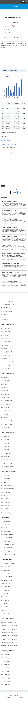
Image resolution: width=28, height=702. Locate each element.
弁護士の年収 (4, 345)
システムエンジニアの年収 (7, 362)
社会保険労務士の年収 (6, 352)
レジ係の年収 (4, 482)
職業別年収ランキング (6, 307)
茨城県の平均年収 (5, 661)
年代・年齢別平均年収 (6, 311)
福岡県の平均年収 (5, 678)
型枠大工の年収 (5, 590)
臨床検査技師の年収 (6, 404)
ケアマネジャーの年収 (6, 421)
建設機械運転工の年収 (6, 580)
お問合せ (21, 697)
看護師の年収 (4, 390)
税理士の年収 (4, 348)
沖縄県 (4, 186)
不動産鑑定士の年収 (6, 355)
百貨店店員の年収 (5, 475)
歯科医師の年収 (5, 380)
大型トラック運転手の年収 (7, 544)
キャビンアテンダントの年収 (8, 554)
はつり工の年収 (5, 600)
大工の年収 (4, 610)
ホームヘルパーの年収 (6, 424)
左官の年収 (4, 603)
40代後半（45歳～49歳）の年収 (9, 639)
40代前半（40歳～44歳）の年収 (9, 635)
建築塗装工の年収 (5, 613)
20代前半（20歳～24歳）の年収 (9, 622)
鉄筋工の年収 (4, 596)
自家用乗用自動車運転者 (7, 531)
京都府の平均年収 (5, 668)
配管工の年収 (4, 606)
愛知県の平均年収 (5, 674)
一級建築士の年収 (5, 328)
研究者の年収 (4, 335)
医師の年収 (4, 377)
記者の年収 (4, 358)
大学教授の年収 (5, 443)
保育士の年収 (4, 417)
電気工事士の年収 (5, 566)
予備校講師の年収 (5, 456)
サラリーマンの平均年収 (7, 301)
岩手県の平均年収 (5, 658)
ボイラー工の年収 (5, 573)
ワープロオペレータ (6, 459)
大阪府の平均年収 (5, 671)
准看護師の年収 (5, 394)
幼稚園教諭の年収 (5, 436)
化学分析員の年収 (5, 341)
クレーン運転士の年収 (6, 576)
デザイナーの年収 (5, 368)
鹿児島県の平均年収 (6, 681)
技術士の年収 (4, 338)
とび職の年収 (4, 593)
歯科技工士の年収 (5, 411)
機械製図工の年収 (5, 570)
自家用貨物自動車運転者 (7, 534)
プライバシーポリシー (7, 697)
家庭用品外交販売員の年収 (7, 488)
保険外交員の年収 (5, 492)
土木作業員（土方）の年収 (7, 563)
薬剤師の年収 (4, 387)
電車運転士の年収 (5, 521)
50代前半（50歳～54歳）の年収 (9, 642)
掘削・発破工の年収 (6, 586)
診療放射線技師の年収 (6, 400)
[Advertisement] (14, 60)
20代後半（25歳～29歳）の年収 (9, 625)
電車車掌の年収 (5, 524)
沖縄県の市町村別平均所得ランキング (10, 144)
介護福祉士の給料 (5, 427)
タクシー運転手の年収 (6, 537)
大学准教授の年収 (5, 446)
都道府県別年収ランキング (7, 304)
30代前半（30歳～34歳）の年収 (9, 629)
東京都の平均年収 (5, 664)
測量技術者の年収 (5, 331)
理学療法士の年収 (5, 407)
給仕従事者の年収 (5, 505)
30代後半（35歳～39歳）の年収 (9, 632)
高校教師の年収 (5, 439)
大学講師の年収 (5, 449)
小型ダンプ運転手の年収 (7, 547)
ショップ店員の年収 (6, 478)
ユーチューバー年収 (6, 512)
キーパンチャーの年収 (6, 463)
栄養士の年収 (4, 414)
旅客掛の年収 (4, 527)
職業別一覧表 (4, 314)
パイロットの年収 (5, 551)
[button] (25, 319)
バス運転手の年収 (5, 541)
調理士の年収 (4, 498)
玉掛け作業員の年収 (6, 583)
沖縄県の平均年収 (5, 140)
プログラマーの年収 (6, 365)
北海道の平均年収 (5, 654)
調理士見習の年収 (5, 502)
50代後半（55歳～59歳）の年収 (9, 645)
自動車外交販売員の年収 (7, 485)
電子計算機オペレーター (7, 466)
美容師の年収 (4, 495)
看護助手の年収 (5, 397)
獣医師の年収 (4, 384)
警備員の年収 (4, 508)
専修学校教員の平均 (6, 453)
